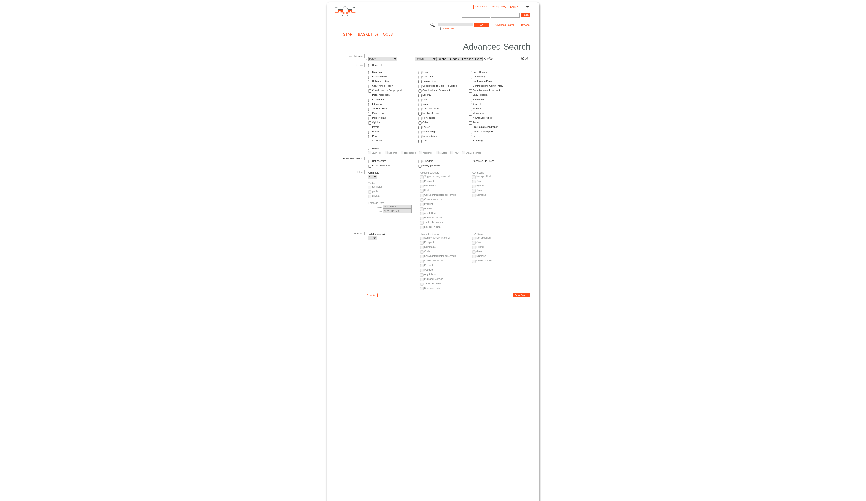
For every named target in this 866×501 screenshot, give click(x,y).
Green (479, 190)
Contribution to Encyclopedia (387, 90)
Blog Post (377, 72)
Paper (476, 122)
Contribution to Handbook (486, 90)
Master (443, 152)
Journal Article (379, 108)
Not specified (379, 161)
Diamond (481, 194)
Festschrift (378, 99)
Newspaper (428, 117)
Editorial (426, 94)
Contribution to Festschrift (436, 90)
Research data (432, 226)
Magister (427, 152)
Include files (447, 28)
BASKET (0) (368, 34)
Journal (477, 104)
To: (380, 211)
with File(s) (374, 172)
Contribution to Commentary (488, 85)
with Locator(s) (376, 234)
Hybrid (480, 185)
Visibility (372, 183)
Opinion (376, 122)
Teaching (478, 140)
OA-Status (478, 172)
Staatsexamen (473, 152)
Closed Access (484, 260)
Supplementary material (437, 176)
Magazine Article (431, 108)
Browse (525, 24)
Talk (424, 140)
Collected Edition (381, 81)
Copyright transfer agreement (440, 194)
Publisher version (433, 217)
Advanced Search (504, 24)
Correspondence (433, 199)
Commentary (429, 81)
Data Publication (381, 94)
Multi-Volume (379, 117)
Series (476, 136)
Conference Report (382, 85)
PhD (456, 152)
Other (425, 122)
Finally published (431, 165)
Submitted (427, 161)
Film (424, 99)
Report (376, 136)
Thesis (375, 148)
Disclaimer (481, 6)
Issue (425, 104)
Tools (387, 34)
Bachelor (376, 152)
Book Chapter (480, 72)
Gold (478, 181)
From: (379, 207)
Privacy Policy (498, 6)
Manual (477, 108)
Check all (377, 65)
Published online (381, 165)
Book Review (379, 76)
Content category (429, 172)
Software (377, 140)
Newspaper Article (483, 117)
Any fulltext (430, 213)
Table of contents (433, 222)
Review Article (430, 136)
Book (425, 72)
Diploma (392, 152)
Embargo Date (376, 203)
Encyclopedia (480, 94)
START (349, 34)
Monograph (479, 113)
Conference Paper (483, 81)
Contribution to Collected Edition (439, 85)
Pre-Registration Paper (485, 126)
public (375, 191)
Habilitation (410, 152)
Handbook (478, 99)
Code (427, 190)
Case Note (428, 76)
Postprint (429, 181)
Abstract (428, 208)
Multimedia (430, 185)
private (376, 196)
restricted (377, 186)
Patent (375, 126)
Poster (426, 126)
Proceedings (429, 131)
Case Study (479, 76)
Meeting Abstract (431, 113)
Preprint (376, 131)
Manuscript (378, 113)
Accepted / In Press (483, 161)
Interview (377, 104)
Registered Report (483, 131)
